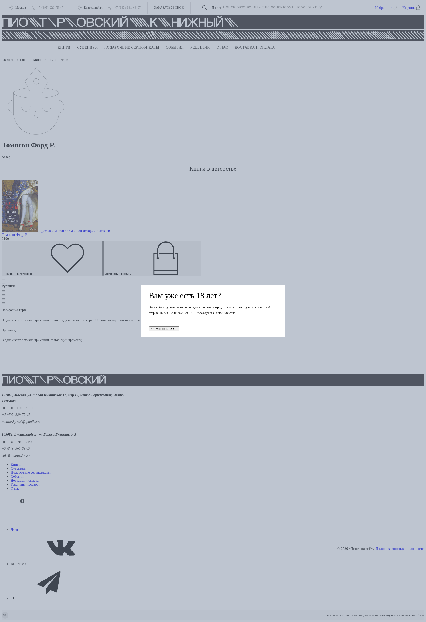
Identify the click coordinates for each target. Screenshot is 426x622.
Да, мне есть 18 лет (164, 328)
